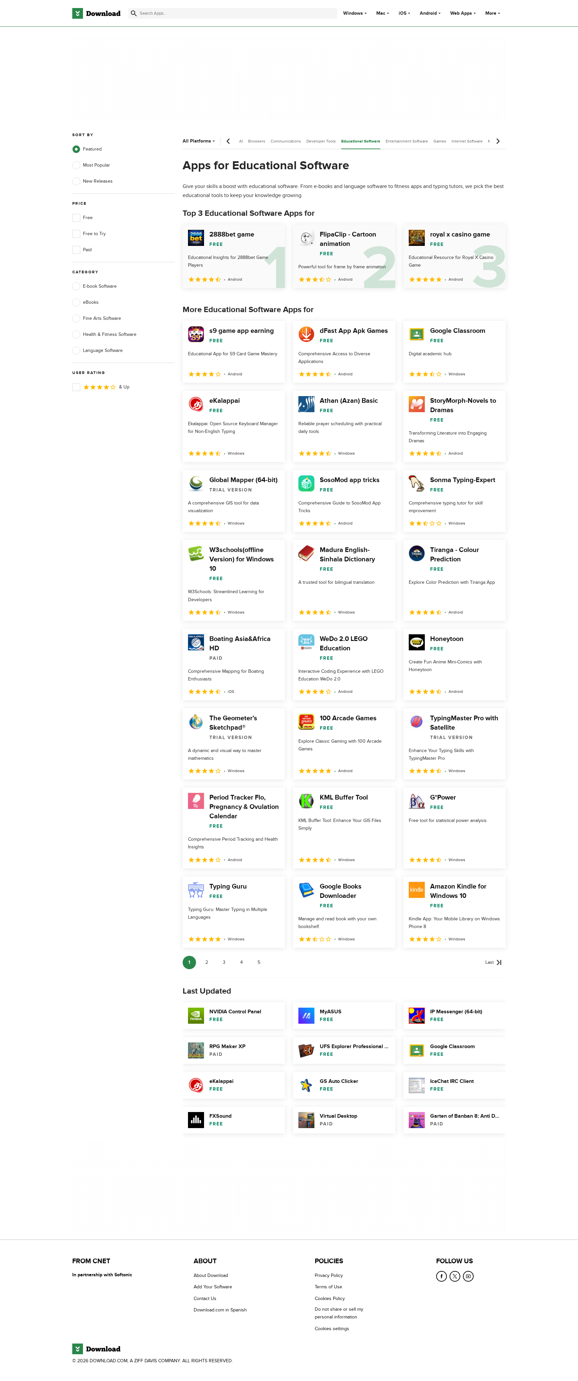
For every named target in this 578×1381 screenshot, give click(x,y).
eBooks (91, 302)
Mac (380, 13)
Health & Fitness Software (109, 334)
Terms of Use (328, 1287)
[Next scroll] (498, 141)
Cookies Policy (330, 1298)
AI (241, 141)
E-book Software (100, 286)
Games (440, 141)
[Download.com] (96, 13)
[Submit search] (133, 13)
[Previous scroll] (228, 141)
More (490, 13)
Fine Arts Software (102, 318)
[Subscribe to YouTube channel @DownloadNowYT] (468, 1276)
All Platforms (197, 141)
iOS (402, 13)
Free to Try (94, 234)
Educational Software (360, 141)
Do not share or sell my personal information (339, 1313)
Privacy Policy (329, 1275)
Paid (87, 250)
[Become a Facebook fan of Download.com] (441, 1276)
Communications (286, 141)
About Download (211, 1275)
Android (428, 13)
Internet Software (467, 141)
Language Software (103, 350)
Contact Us (205, 1298)
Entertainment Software (407, 141)
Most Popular (96, 165)
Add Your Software (213, 1287)
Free (88, 217)
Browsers (256, 141)
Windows (353, 13)
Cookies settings (332, 1328)
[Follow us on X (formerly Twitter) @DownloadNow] (455, 1276)
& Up (124, 387)
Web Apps (461, 13)
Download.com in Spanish (220, 1310)
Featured (92, 149)
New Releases (98, 181)
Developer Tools (321, 141)
